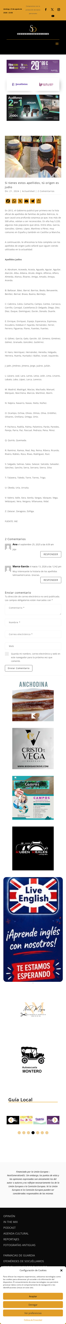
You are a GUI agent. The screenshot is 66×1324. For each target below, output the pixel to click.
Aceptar (33, 1296)
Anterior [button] (11, 1120)
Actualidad (28, 191)
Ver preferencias (33, 1313)
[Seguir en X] (52, 9)
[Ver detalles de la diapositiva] (26, 1120)
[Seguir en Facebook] (45, 9)
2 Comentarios (46, 191)
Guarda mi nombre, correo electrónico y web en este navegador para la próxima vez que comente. (35, 657)
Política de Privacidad (33, 1320)
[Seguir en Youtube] (52, 16)
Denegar (33, 1304)
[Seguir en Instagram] (58, 9)
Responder (51, 554)
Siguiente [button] (55, 1120)
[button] (61, 1270)
